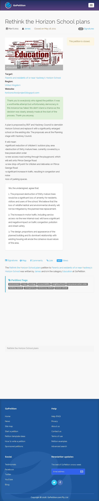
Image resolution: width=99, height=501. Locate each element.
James (27, 28)
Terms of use (57, 436)
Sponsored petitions (14, 446)
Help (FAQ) (56, 416)
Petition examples (59, 441)
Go (81, 472)
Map (24, 260)
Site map (9, 426)
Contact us (56, 431)
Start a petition (11, 431)
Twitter (8, 474)
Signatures (89, 28)
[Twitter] (54, 482)
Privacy (54, 421)
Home (7, 416)
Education (67, 271)
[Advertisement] (80, 67)
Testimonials (10, 464)
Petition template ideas (15, 436)
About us (55, 426)
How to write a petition (15, 441)
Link (50, 260)
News (7, 421)
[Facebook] (60, 482)
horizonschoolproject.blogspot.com (22, 92)
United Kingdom (12, 85)
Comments (37, 260)
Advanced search (59, 446)
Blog (7, 484)
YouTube (9, 479)
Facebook (9, 469)
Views (63, 260)
